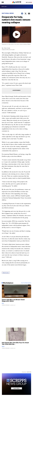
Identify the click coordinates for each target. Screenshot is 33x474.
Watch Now (28, 2)
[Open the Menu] (2, 2)
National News (8, 13)
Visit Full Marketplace (26, 282)
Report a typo (6, 272)
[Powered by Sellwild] (29, 371)
